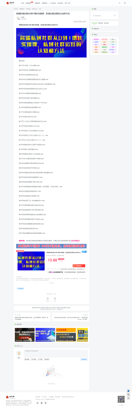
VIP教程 (28, 9)
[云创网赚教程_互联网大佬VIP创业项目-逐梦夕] (11, 397)
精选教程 (29, 2)
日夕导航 (19, 238)
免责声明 (37, 397)
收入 (96, 44)
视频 (96, 47)
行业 (113, 52)
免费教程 (37, 3)
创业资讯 (60, 3)
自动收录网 (52, 399)
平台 (113, 42)
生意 (104, 49)
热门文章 (94, 23)
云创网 (22, 17)
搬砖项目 (104, 47)
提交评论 (84, 359)
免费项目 (44, 3)
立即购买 (78, 266)
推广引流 (67, 3)
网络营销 (104, 52)
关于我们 (44, 397)
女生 (113, 44)
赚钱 (96, 49)
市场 (113, 47)
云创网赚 (51, 397)
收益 (104, 44)
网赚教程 (21, 9)
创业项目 (106, 23)
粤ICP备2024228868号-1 (68, 397)
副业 (113, 39)
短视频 (96, 42)
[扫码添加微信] (128, 394)
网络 (96, 52)
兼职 (104, 42)
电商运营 (34, 9)
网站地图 (57, 397)
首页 (22, 3)
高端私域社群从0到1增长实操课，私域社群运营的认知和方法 (43, 13)
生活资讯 (53, 3)
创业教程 (100, 23)
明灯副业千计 (112, 49)
